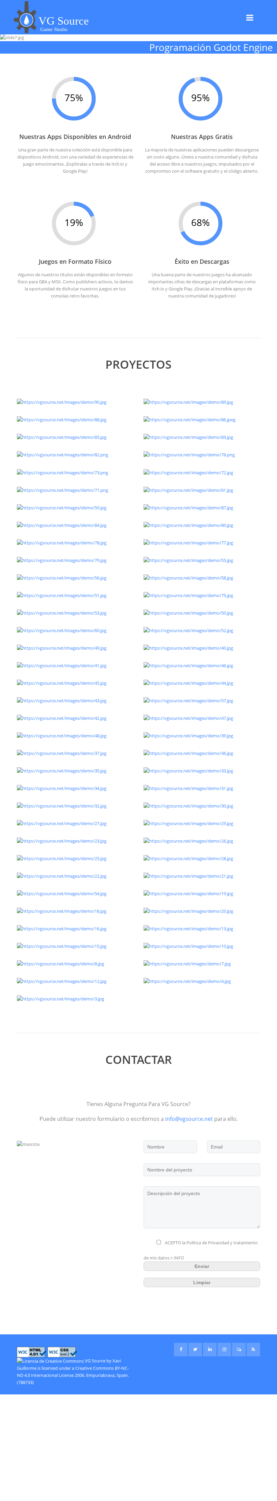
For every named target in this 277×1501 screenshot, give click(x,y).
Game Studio (54, 29)
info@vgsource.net (189, 1119)
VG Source (95, 1361)
